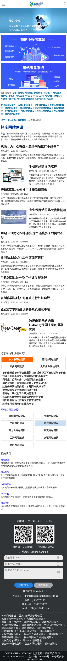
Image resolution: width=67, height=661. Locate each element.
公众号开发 (40, 98)
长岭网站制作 (54, 634)
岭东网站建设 (9, 615)
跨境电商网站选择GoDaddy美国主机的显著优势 (46, 325)
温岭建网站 (28, 628)
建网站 (4, 96)
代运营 (50, 98)
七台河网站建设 (27, 111)
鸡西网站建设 (11, 108)
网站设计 (57, 93)
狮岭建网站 (51, 643)
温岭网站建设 (49, 622)
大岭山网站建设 (34, 618)
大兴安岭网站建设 (43, 108)
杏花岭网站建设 (10, 625)
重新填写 (43, 585)
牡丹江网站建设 (44, 111)
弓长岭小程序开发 (32, 640)
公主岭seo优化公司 (11, 643)
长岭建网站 (46, 631)
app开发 (12, 98)
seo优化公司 (38, 96)
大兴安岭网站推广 (53, 625)
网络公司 (58, 96)
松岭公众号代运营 (33, 634)
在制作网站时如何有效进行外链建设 (25, 298)
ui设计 (4, 98)
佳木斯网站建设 (12, 114)
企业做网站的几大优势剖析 (47, 210)
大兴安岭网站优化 (11, 634)
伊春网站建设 (11, 111)
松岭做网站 (30, 637)
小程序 (11, 96)
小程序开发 (6, 484)
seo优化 (28, 96)
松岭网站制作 (9, 631)
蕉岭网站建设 (31, 622)
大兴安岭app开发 (10, 640)
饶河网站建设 (17, 445)
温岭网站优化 (44, 628)
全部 (15, 93)
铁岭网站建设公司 (31, 625)
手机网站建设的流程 (43, 166)
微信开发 (30, 98)
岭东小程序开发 (10, 628)
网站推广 (47, 93)
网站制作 (38, 93)
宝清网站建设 (17, 437)
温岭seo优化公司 (28, 631)
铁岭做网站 (45, 637)
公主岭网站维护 (33, 643)
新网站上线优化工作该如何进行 (22, 257)
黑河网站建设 (26, 108)
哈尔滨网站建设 (8, 105)
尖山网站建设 (17, 423)
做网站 (21, 93)
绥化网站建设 (41, 105)
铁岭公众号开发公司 (12, 618)
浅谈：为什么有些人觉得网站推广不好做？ (30, 146)
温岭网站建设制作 (11, 637)
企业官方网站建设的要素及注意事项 (25, 309)
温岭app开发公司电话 (30, 615)
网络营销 (21, 98)
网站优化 (20, 96)
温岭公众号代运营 (11, 622)
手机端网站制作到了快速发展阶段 (24, 277)
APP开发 (5, 494)
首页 (3, 120)
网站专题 (12, 120)
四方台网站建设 (17, 430)
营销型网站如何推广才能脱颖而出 (24, 189)
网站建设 (29, 93)
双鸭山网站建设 (25, 105)
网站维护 (49, 96)
